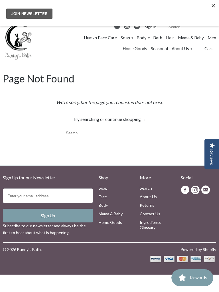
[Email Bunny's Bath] (137, 27)
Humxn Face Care (100, 37)
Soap (127, 37)
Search (146, 188)
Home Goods (135, 48)
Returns (147, 205)
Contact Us (150, 213)
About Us (182, 48)
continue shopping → (125, 119)
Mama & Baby (191, 37)
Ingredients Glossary (150, 225)
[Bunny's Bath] (16, 42)
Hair (170, 37)
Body (143, 37)
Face (103, 196)
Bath (157, 37)
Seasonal (159, 48)
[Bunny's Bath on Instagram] (127, 27)
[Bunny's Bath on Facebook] (118, 27)
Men (212, 37)
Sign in (151, 26)
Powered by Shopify (198, 249)
